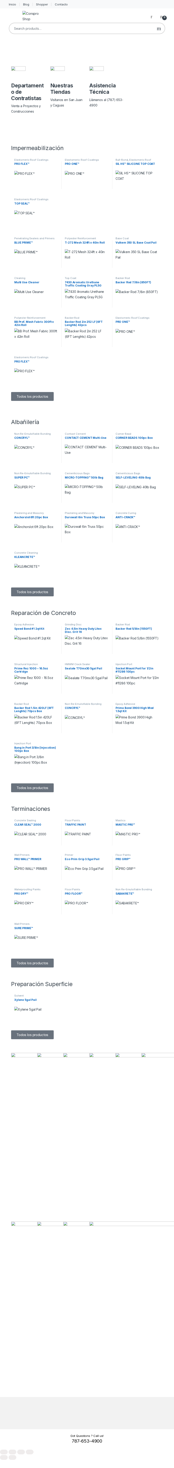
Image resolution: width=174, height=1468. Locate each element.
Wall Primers (22, 854)
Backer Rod (123, 278)
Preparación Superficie (41, 983)
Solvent (19, 995)
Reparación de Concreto (43, 612)
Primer (69, 854)
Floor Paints (72, 820)
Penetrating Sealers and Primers (34, 238)
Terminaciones (30, 808)
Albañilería (25, 421)
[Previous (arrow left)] (4, 1457)
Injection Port (124, 664)
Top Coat (70, 278)
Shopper (42, 4)
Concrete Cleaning (26, 552)
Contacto (61, 4)
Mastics (121, 820)
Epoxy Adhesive (24, 624)
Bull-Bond (122, 159)
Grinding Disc (73, 624)
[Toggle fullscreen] (12, 1452)
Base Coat (122, 238)
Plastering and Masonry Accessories (29, 514)
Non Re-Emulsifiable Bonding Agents (32, 435)
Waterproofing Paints (27, 889)
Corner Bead (123, 433)
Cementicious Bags (77, 473)
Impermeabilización (37, 147)
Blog (26, 4)
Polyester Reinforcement (80, 238)
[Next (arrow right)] (12, 1457)
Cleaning (19, 278)
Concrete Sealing (25, 820)
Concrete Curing (126, 513)
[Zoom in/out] (4, 1452)
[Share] (21, 1452)
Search (159, 28)
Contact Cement (75, 433)
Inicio (12, 4)
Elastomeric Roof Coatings (31, 159)
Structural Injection (26, 664)
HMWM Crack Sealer (77, 664)
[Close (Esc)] (30, 1452)
